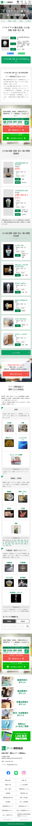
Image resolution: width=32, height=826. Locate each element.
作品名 (23, 621)
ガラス (19, 41)
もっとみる (16, 352)
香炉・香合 (11, 544)
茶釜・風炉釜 (24, 542)
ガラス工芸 (26, 41)
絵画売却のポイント (30, 677)
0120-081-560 (9, 761)
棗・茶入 (5, 544)
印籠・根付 (23, 540)
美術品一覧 (8, 784)
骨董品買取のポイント (30, 699)
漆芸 (7, 545)
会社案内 (8, 802)
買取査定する (16, 130)
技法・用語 (8, 789)
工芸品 (23, 44)
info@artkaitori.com (11, 764)
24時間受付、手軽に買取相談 (16, 126)
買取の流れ (8, 780)
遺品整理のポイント (30, 688)
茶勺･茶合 (20, 544)
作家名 (9, 621)
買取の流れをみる (16, 374)
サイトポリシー (8, 819)
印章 (10, 545)
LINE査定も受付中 (16, 138)
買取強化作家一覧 (8, 797)
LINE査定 (7, 793)
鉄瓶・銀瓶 (17, 540)
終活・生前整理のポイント (30, 710)
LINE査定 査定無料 (30, 732)
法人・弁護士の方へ (8, 815)
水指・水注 (17, 542)
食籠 (25, 544)
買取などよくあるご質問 (30, 721)
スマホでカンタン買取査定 (16, 134)
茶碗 (12, 542)
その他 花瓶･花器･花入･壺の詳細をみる (16, 60)
